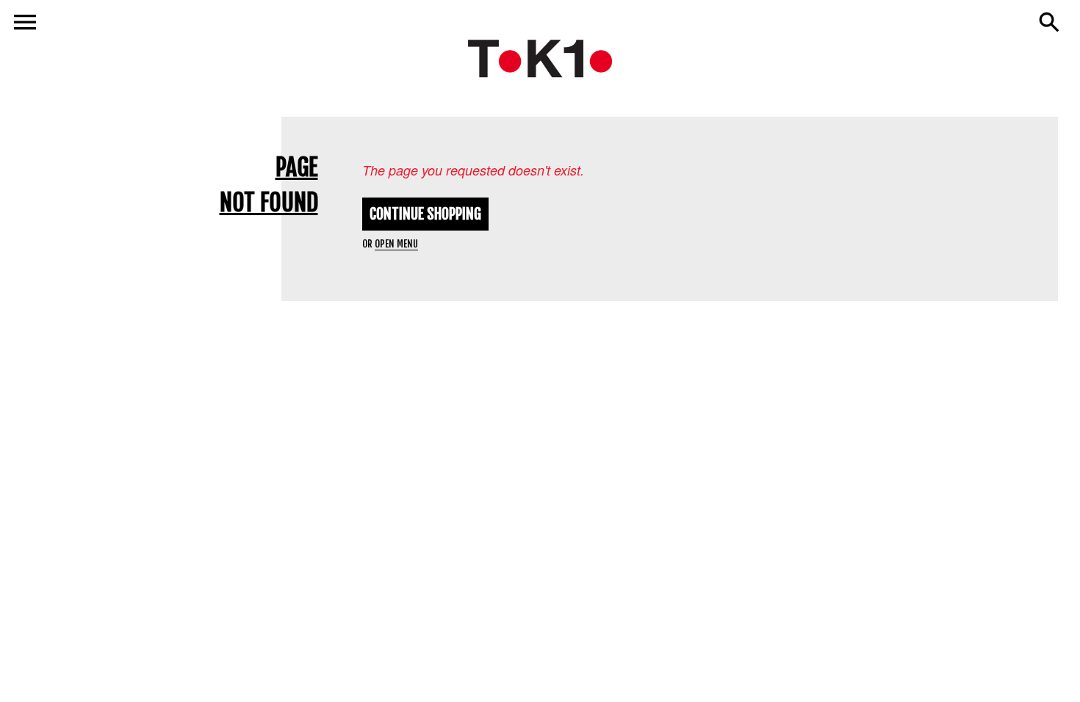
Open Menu (396, 244)
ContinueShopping (425, 214)
